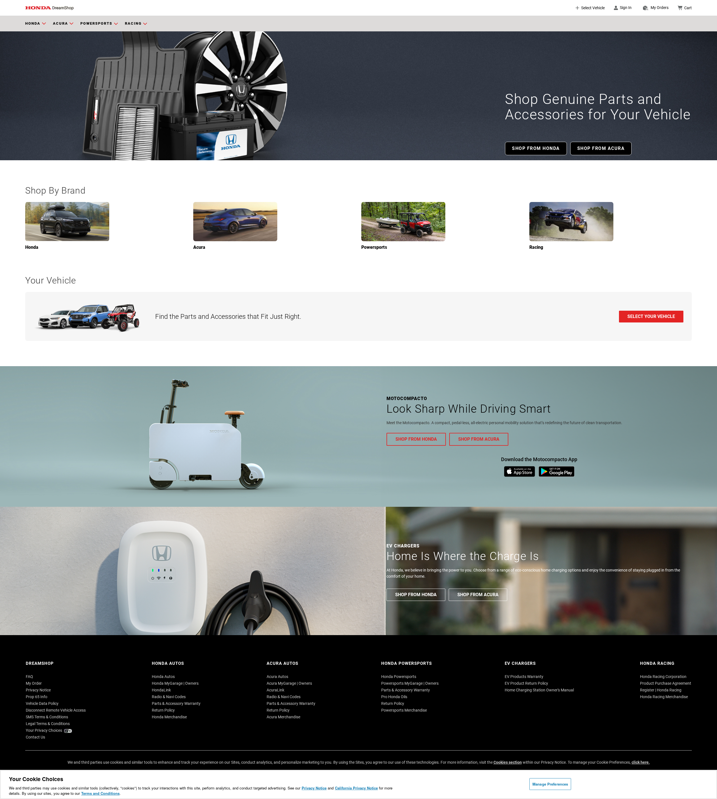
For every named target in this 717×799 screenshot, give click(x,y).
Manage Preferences (550, 784)
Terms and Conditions (100, 793)
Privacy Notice (314, 788)
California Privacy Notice (356, 788)
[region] (358, 784)
